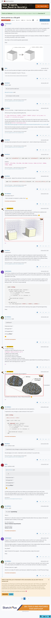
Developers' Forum (6, 20)
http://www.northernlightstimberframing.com (13, 498)
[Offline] (3, 69)
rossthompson (8, 23)
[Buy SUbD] (25, 607)
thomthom (7, 83)
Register (5, 594)
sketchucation (9, 1)
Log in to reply (44, 20)
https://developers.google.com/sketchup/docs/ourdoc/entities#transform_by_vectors (26, 124)
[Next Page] (28, 599)
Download (41, 13)
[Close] (48, 579)
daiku (6, 464)
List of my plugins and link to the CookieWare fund (14, 100)
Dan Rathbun (8, 193)
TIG (5, 208)
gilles (6, 68)
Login (11, 594)
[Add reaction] (37, 64)
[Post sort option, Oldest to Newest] (37, 20)
